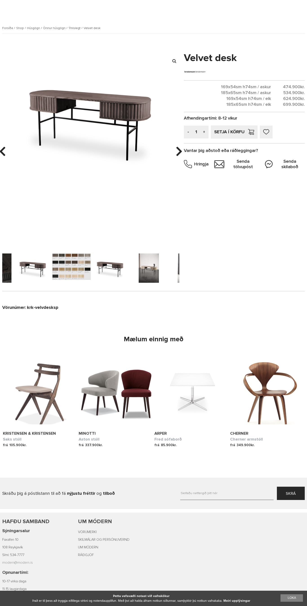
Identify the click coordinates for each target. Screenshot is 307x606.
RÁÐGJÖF (86, 555)
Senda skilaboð (289, 164)
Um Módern (95, 521)
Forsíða (7, 28)
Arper (160, 433)
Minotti (87, 433)
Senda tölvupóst (243, 164)
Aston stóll (89, 439)
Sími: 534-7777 (13, 555)
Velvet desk (92, 28)
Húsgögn (33, 28)
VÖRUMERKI (87, 532)
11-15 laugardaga (14, 589)
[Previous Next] (41, 390)
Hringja (201, 164)
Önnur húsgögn (54, 28)
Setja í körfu (229, 132)
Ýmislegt (74, 28)
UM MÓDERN (88, 547)
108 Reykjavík (12, 547)
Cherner (239, 433)
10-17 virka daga (14, 581)
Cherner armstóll (246, 439)
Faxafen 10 (10, 539)
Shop (20, 28)
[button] (174, 61)
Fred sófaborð (168, 439)
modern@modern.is (17, 562)
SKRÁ (291, 493)
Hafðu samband (25, 521)
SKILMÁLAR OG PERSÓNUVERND (103, 539)
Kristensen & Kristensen (29, 433)
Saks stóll (12, 439)
